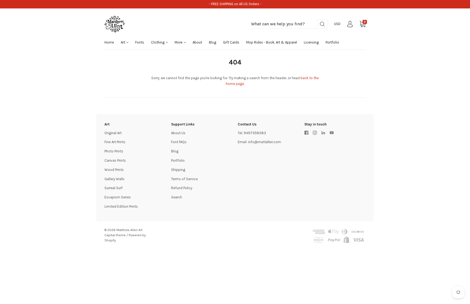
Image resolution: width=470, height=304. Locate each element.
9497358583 (255, 133)
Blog (212, 42)
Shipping (178, 170)
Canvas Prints (115, 160)
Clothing (158, 42)
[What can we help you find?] (289, 24)
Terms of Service (184, 179)
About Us (178, 133)
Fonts (139, 42)
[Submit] (322, 24)
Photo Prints (113, 151)
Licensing (311, 42)
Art (123, 42)
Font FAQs (179, 142)
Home (109, 42)
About (197, 42)
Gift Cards (231, 42)
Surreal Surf (113, 188)
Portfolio (332, 42)
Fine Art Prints (114, 142)
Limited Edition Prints (121, 206)
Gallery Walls (114, 179)
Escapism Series (117, 197)
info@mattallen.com (264, 142)
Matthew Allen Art (129, 230)
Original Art (113, 133)
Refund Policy (181, 188)
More (179, 42)
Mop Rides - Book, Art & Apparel (271, 42)
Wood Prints (114, 170)
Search (176, 197)
